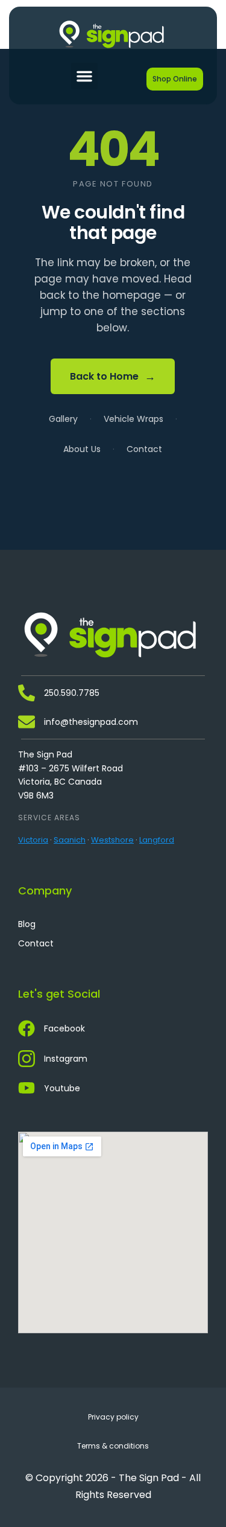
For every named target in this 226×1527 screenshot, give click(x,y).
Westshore (112, 840)
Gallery (63, 419)
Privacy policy (113, 1417)
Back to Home (112, 376)
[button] (84, 76)
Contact (144, 449)
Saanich (70, 840)
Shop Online (174, 79)
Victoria (33, 840)
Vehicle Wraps (133, 419)
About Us (82, 449)
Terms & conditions (113, 1446)
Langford (156, 840)
